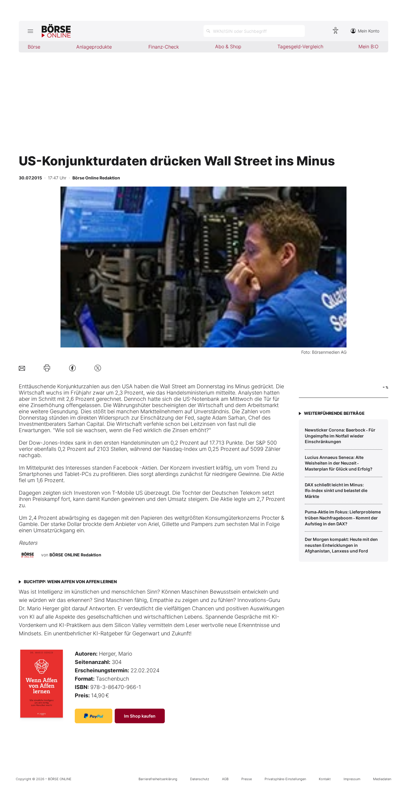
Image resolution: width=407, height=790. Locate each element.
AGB (225, 779)
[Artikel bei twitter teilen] (98, 368)
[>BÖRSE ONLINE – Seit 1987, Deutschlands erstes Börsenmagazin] (56, 31)
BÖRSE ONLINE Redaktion (75, 554)
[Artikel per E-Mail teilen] (22, 368)
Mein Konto (368, 30)
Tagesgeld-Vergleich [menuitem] (300, 46)
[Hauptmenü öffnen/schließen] (30, 31)
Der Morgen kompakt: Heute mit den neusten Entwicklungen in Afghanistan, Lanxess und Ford (341, 545)
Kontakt (325, 779)
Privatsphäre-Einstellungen (285, 779)
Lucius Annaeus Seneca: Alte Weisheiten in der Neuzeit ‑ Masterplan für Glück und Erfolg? (338, 463)
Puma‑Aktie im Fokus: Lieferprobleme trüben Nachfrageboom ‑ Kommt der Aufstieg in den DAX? (343, 517)
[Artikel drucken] (47, 368)
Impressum (352, 779)
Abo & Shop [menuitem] (228, 46)
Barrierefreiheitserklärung (158, 779)
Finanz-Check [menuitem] (163, 47)
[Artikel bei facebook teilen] (72, 368)
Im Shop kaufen (140, 715)
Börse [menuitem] (34, 47)
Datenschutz (199, 779)
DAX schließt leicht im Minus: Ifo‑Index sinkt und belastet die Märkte (336, 490)
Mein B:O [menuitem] (368, 46)
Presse (246, 779)
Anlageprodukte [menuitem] (94, 47)
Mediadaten (382, 779)
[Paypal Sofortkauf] (93, 716)
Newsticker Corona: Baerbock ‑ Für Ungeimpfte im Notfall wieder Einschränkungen (340, 435)
